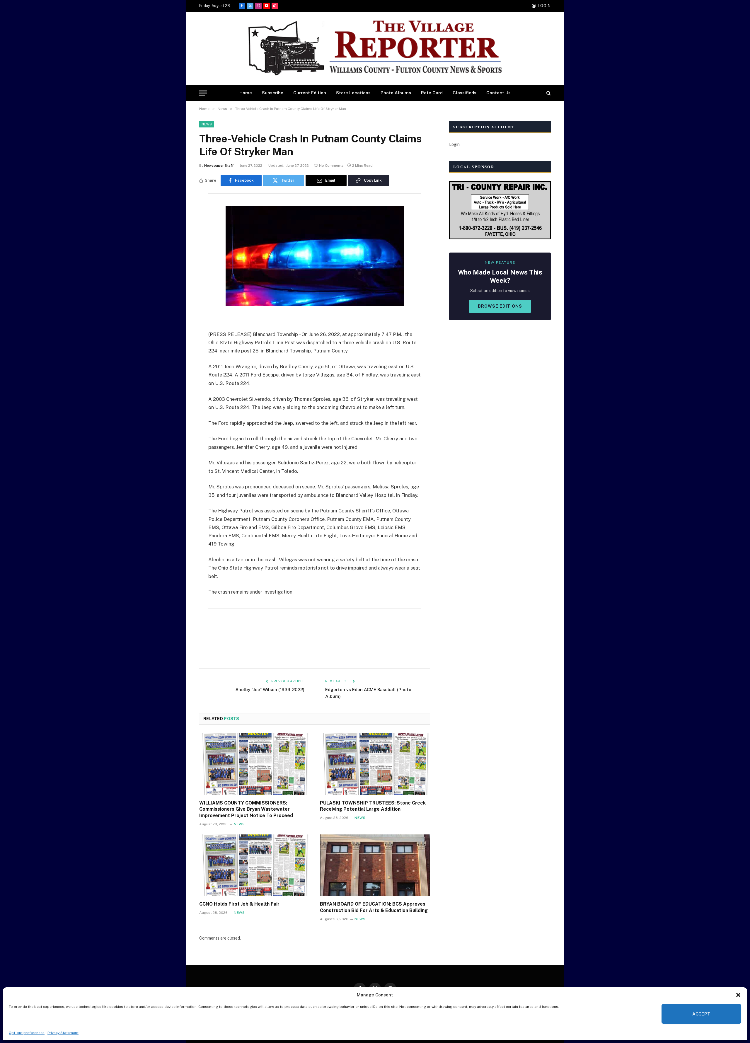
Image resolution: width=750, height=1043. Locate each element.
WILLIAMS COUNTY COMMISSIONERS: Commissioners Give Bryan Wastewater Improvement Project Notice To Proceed (246, 809)
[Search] (548, 93)
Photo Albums (396, 92)
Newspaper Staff (218, 165)
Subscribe (272, 92)
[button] (738, 995)
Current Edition (309, 92)
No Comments (331, 165)
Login (454, 144)
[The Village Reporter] (375, 48)
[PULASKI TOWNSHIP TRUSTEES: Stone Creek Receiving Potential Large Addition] (375, 764)
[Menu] (203, 93)
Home (245, 92)
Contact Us (498, 92)
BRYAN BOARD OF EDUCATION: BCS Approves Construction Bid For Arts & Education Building (374, 907)
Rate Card (432, 92)
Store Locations (353, 92)
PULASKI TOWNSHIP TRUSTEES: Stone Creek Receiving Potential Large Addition (373, 806)
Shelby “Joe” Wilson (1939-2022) (270, 689)
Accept (701, 1013)
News (207, 124)
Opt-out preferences (27, 1033)
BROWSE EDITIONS (500, 306)
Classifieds (464, 92)
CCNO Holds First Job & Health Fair (239, 904)
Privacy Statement (63, 1033)
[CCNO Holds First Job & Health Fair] (254, 865)
